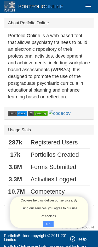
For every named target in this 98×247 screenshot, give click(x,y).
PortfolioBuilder (17, 235)
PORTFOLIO (40, 6)
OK (48, 224)
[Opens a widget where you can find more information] (78, 239)
